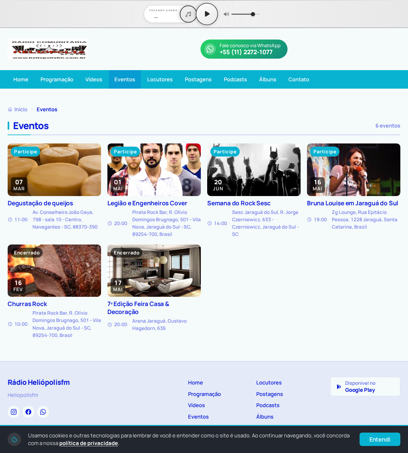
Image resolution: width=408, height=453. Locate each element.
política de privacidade (88, 443)
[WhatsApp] (43, 412)
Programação (56, 79)
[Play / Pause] (207, 14)
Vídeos (93, 79)
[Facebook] (28, 412)
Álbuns (267, 79)
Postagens (198, 79)
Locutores (160, 79)
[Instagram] (14, 412)
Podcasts (235, 79)
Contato (298, 79)
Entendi (379, 439)
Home (20, 79)
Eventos (124, 79)
